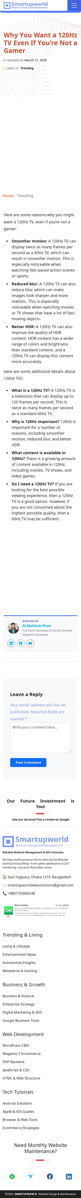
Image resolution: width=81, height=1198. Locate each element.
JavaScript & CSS (16, 1070)
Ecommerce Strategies (21, 1127)
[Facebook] (21, 643)
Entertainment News (19, 954)
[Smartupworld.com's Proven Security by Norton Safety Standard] (40, 911)
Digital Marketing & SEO (22, 1012)
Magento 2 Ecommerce (22, 1053)
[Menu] (74, 5)
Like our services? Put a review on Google (40, 819)
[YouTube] (30, 643)
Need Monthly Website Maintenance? (40, 1148)
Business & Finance (18, 996)
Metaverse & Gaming (20, 970)
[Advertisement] (40, 142)
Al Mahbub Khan (36, 626)
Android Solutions (17, 1103)
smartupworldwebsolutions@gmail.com (40, 885)
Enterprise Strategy (18, 1004)
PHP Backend (13, 1061)
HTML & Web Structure (21, 1078)
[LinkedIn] (11, 643)
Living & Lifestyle (16, 946)
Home (8, 195)
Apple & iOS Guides (18, 1111)
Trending (27, 68)
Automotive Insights (19, 962)
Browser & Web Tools (20, 1119)
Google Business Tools (21, 1020)
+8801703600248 (21, 893)
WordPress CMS (16, 1045)
